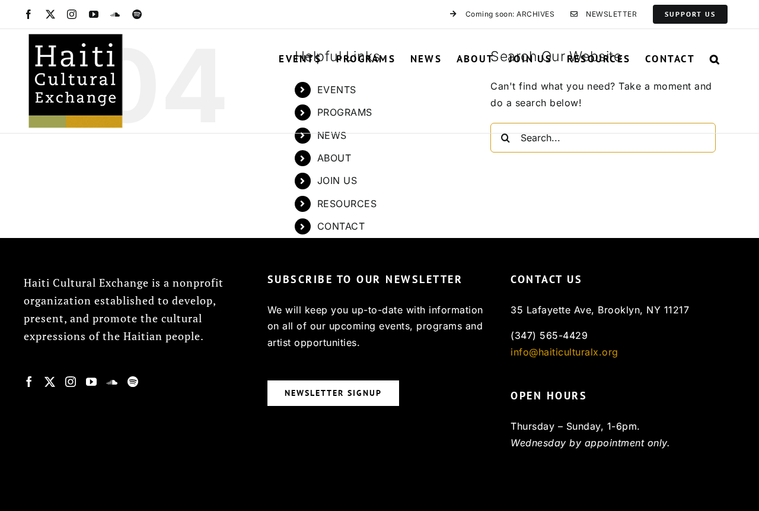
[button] (715, 58)
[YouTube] (91, 381)
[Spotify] (133, 381)
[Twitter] (50, 381)
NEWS (332, 135)
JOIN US (337, 180)
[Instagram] (70, 381)
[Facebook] (29, 381)
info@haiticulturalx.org (564, 352)
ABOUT (334, 158)
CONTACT (341, 226)
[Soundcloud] (112, 381)
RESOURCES (347, 204)
